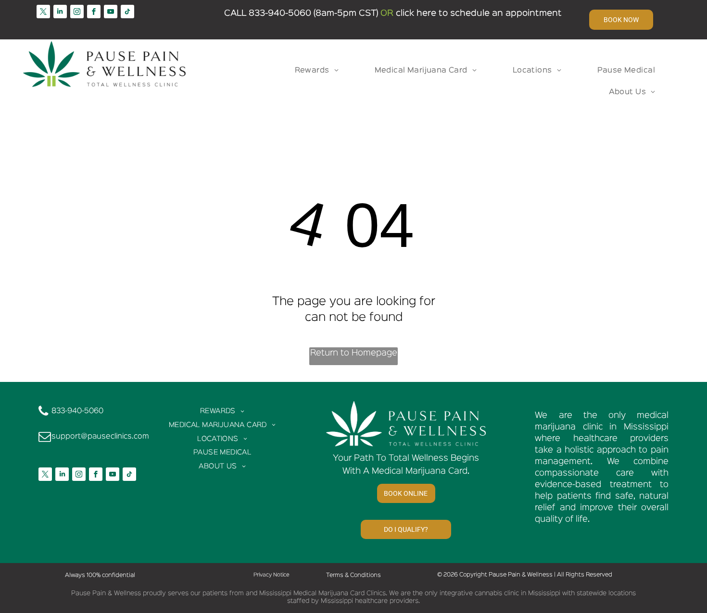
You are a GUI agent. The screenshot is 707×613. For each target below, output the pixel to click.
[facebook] (94, 13)
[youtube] (110, 13)
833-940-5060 (280, 13)
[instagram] (77, 13)
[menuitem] (320, 71)
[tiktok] (127, 13)
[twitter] (43, 13)
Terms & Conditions (353, 575)
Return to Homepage (353, 353)
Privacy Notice (271, 575)
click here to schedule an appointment (479, 13)
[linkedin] (60, 13)
